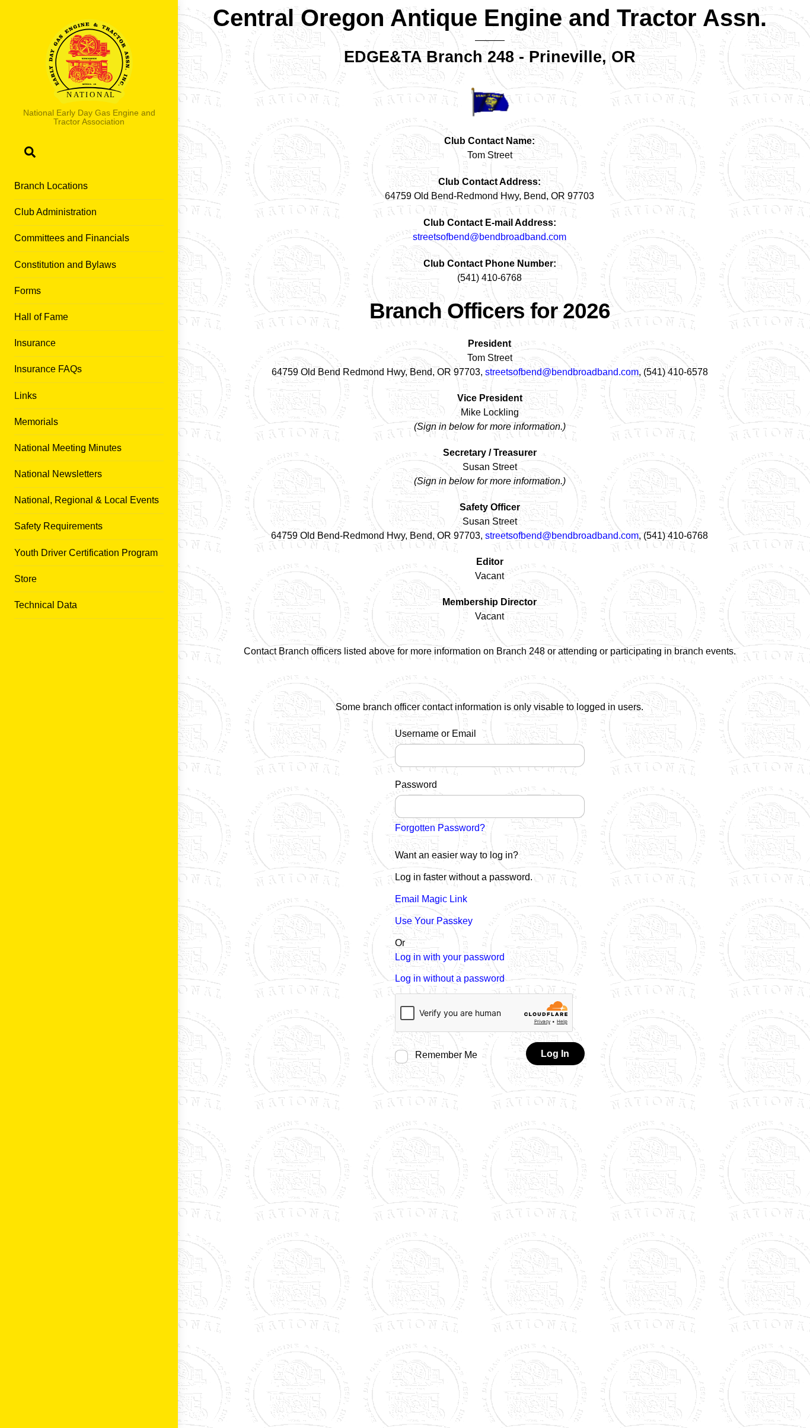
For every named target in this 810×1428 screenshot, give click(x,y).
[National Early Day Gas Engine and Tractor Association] (89, 98)
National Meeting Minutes (68, 448)
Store (25, 579)
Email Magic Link (431, 899)
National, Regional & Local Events (86, 500)
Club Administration (55, 212)
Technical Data (45, 605)
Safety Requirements (58, 526)
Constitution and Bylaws (65, 265)
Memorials (36, 422)
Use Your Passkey (434, 921)
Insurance (35, 343)
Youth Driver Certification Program (86, 553)
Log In (555, 1054)
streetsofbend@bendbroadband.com (489, 237)
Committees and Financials (71, 238)
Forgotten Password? (440, 828)
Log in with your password (450, 957)
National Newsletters (58, 474)
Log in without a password (450, 978)
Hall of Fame (41, 317)
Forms (27, 291)
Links (25, 396)
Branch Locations (51, 186)
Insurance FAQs (48, 369)
